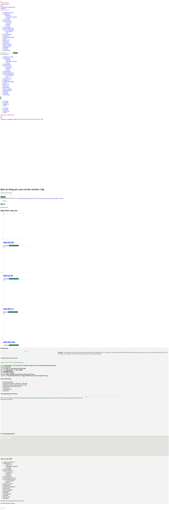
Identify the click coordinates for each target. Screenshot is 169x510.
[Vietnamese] (1, 5)
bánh (44, 198)
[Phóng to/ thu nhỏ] (5, 507)
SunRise (56, 198)
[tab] (85, 201)
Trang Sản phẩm (7, 389)
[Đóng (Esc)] (1, 507)
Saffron (5, 105)
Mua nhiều (6, 47)
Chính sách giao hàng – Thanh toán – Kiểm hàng (15, 383)
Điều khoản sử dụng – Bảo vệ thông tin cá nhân (15, 385)
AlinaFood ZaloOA (41, 398)
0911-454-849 (19, 370)
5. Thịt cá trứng (7, 27)
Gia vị (7, 33)
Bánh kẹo (8, 15)
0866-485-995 (9, 370)
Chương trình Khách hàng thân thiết (12, 386)
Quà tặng (5, 49)
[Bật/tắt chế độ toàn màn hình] (3, 507)
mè (47, 198)
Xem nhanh (16, 245)
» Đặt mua (3, 196)
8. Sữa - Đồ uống (7, 34)
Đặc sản (5, 38)
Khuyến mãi (6, 104)
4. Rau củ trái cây (7, 21)
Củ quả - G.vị (9, 22)
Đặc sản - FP (6, 40)
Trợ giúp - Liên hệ (5, 4)
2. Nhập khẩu (6, 14)
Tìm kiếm (15, 52)
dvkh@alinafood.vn (8, 371)
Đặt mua (11, 245)
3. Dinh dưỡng (6, 19)
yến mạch (61, 198)
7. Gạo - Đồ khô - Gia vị (8, 30)
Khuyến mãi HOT (5, 2)
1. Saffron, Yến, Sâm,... (8, 12)
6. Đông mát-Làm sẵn (8, 28)
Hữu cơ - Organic (7, 44)
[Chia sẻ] (2, 507)
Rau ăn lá (8, 24)
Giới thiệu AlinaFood (8, 382)
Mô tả (4, 201)
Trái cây (8, 18)
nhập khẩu (51, 198)
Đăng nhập (6, 390)
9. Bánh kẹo (6, 35)
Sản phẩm (5, 102)
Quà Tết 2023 (6, 50)
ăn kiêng (40, 198)
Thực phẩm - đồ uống (11, 17)
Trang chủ (5, 101)
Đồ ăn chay (6, 41)
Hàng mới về (6, 43)
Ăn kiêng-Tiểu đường (8, 37)
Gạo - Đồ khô (9, 31)
